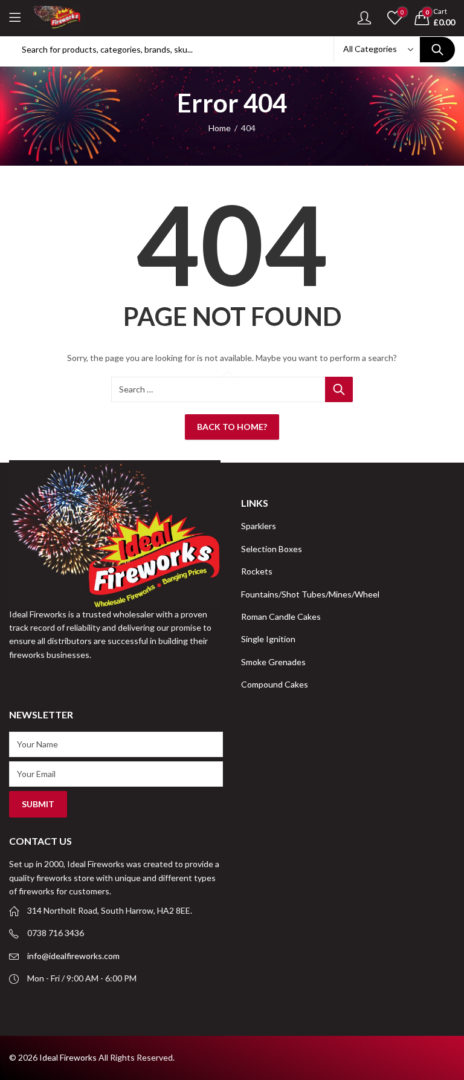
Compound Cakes (274, 684)
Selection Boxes (271, 549)
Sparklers (258, 526)
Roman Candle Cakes (281, 616)
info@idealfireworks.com (73, 956)
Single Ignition (268, 639)
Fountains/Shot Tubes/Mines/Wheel (310, 594)
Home (219, 128)
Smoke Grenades (273, 662)
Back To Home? (232, 426)
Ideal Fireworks (68, 1057)
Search (437, 49)
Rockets (256, 571)
